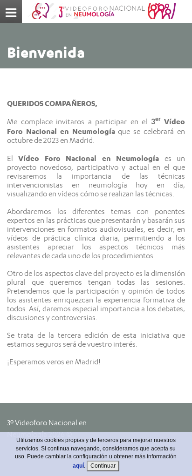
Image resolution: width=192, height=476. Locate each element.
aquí (78, 466)
